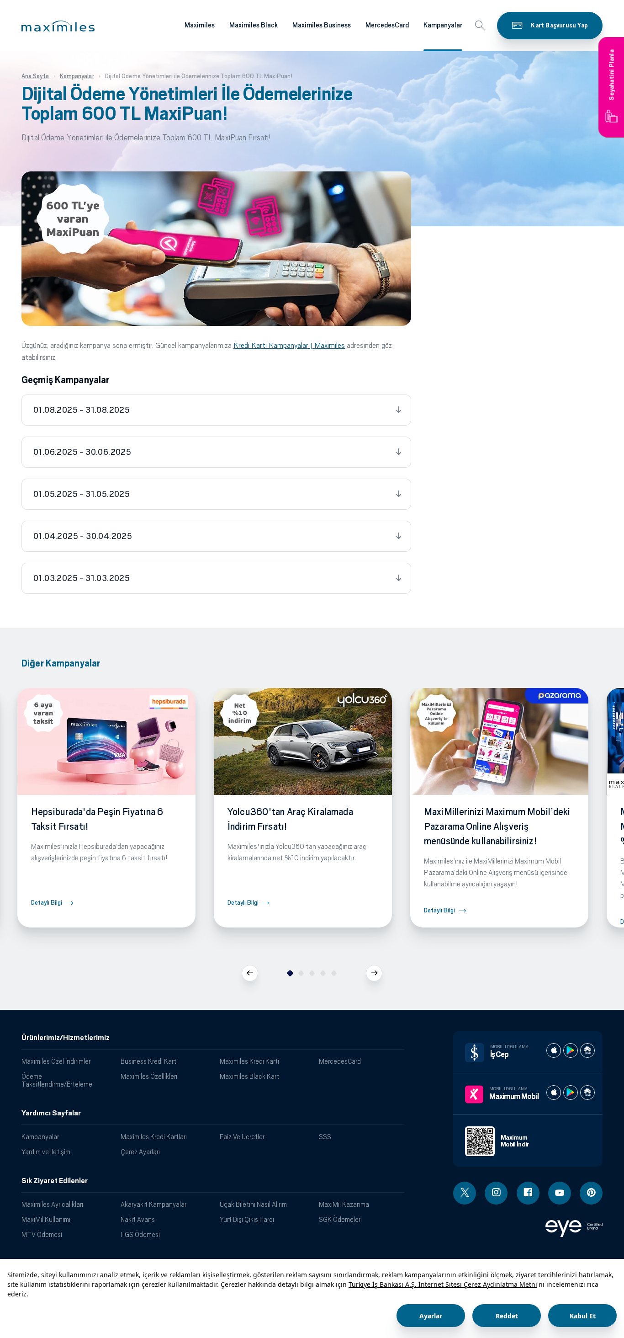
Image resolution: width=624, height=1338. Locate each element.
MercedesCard (387, 25)
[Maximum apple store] (553, 1092)
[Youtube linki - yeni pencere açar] (559, 1193)
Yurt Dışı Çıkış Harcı (247, 1219)
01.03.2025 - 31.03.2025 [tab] (81, 578)
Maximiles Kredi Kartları (154, 1137)
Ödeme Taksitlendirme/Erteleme (56, 1080)
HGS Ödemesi (140, 1234)
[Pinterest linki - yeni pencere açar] (591, 1193)
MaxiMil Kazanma (344, 1204)
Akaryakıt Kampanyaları (154, 1204)
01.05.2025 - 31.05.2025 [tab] (81, 494)
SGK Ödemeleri (340, 1219)
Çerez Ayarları (140, 1152)
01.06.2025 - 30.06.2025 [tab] (82, 452)
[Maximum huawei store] (587, 1092)
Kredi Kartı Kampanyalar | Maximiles (289, 345)
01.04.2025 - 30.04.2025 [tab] (82, 536)
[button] (58, 26)
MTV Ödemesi (41, 1234)
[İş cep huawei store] (587, 1050)
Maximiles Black (253, 25)
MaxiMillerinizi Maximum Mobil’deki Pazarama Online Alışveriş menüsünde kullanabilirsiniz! (497, 826)
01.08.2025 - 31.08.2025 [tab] (81, 410)
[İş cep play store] (570, 1050)
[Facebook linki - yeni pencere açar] (528, 1193)
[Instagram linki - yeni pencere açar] (496, 1193)
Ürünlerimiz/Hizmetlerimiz (65, 1038)
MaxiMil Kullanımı (45, 1219)
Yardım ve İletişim (45, 1152)
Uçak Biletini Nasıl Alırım (253, 1204)
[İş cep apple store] (553, 1050)
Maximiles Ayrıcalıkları (52, 1204)
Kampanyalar (442, 25)
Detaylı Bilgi (46, 902)
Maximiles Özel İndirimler (55, 1061)
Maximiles (200, 25)
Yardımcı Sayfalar (51, 1113)
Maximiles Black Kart (249, 1076)
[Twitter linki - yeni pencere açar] (464, 1193)
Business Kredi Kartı (149, 1061)
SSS (325, 1137)
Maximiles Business (321, 25)
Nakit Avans (138, 1219)
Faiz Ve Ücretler (242, 1137)
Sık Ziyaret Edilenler (54, 1181)
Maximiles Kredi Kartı (249, 1061)
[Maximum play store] (570, 1092)
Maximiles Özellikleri (149, 1076)
